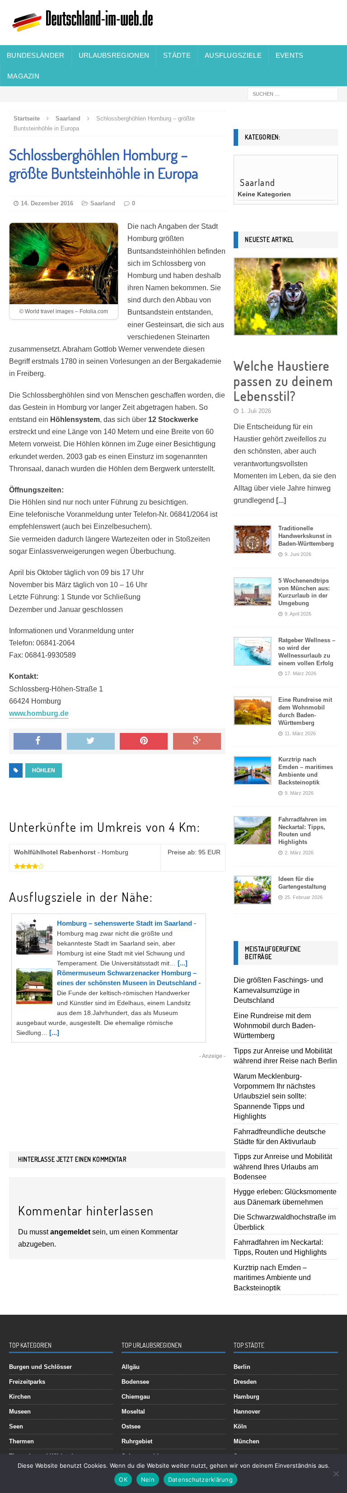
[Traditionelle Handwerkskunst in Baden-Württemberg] (252, 547)
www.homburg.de (39, 713)
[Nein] (335, 1473)
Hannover (247, 1411)
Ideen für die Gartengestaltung (302, 883)
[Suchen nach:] (293, 93)
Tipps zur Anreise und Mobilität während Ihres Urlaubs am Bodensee (283, 1167)
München (246, 1441)
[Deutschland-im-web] (173, 22)
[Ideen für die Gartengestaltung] (252, 897)
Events (290, 55)
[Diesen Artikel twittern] (91, 741)
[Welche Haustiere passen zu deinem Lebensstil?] (285, 329)
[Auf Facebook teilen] (37, 741)
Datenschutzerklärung (200, 1479)
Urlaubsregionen (114, 55)
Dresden (245, 1381)
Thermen (21, 1441)
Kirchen (20, 1396)
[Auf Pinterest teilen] (144, 741)
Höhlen (43, 770)
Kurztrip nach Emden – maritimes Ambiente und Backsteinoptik (305, 771)
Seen (16, 1426)
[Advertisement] (117, 1089)
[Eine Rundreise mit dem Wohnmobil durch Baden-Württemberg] (252, 718)
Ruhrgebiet (137, 1441)
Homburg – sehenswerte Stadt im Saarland (124, 923)
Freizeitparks (27, 1381)
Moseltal (133, 1411)
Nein (148, 1479)
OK (123, 1479)
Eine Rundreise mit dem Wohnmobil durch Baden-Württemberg (305, 711)
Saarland (102, 203)
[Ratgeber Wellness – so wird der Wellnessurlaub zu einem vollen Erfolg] (252, 659)
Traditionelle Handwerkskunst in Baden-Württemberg (306, 536)
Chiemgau (136, 1396)
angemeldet (70, 1232)
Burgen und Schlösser (40, 1366)
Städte (177, 55)
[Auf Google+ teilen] (197, 741)
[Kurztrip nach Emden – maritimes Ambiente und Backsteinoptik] (252, 778)
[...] (183, 963)
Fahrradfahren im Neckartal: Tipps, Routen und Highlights (302, 831)
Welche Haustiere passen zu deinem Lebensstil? (283, 380)
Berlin (242, 1366)
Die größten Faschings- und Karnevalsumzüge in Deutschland (278, 990)
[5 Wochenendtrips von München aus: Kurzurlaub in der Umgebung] (252, 599)
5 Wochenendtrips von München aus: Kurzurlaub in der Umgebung (304, 592)
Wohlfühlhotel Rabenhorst (55, 852)
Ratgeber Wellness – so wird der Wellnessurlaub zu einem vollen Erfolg (306, 652)
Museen (20, 1411)
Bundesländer (36, 55)
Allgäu (131, 1366)
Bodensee (135, 1381)
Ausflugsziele (233, 55)
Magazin (23, 76)
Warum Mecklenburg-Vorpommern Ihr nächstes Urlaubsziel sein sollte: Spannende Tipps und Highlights (274, 1096)
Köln (240, 1426)
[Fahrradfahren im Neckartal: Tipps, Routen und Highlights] (252, 837)
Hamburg (246, 1396)
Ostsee (131, 1426)
